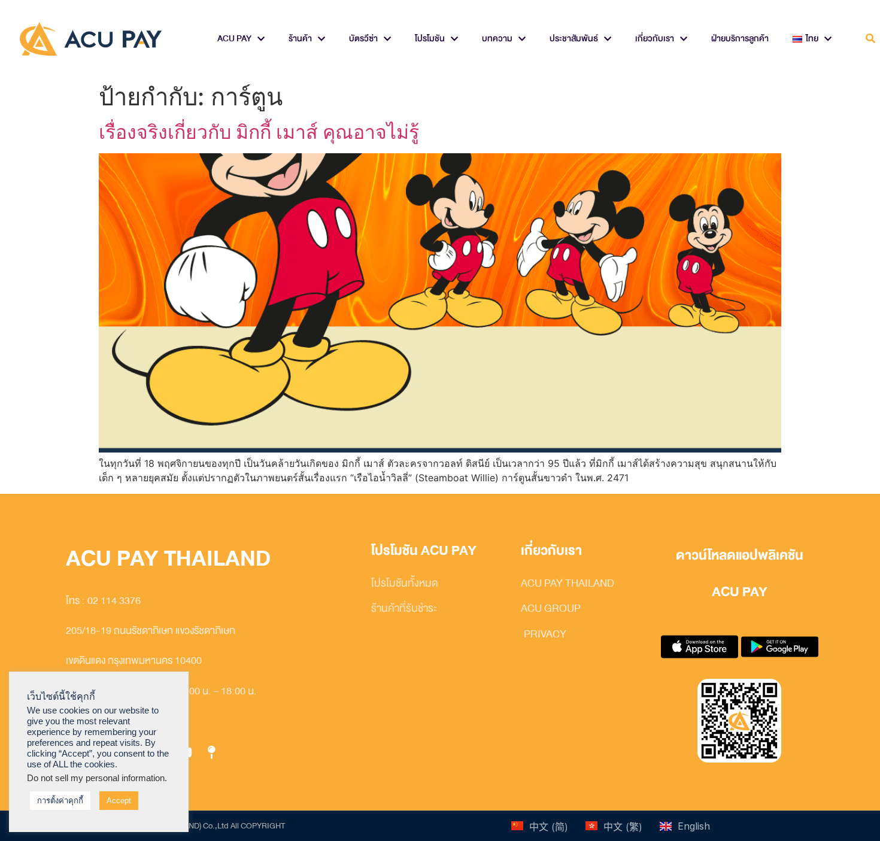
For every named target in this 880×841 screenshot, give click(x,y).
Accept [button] (119, 800)
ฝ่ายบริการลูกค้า (740, 38)
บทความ (497, 38)
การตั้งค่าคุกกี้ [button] (60, 800)
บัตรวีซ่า (363, 38)
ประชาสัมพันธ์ (574, 38)
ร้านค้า (300, 38)
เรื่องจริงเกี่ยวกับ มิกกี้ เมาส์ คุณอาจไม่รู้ (259, 132)
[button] (870, 39)
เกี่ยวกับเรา (654, 38)
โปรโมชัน (430, 38)
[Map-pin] (211, 753)
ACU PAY (234, 38)
